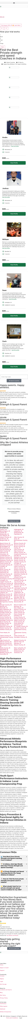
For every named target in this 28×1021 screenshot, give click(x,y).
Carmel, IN (3, 532)
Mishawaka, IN (4, 600)
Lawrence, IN (18, 591)
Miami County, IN (19, 598)
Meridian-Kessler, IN (6, 598)
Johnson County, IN (20, 585)
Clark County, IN (5, 551)
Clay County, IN (18, 551)
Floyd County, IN (5, 563)
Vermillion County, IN (20, 637)
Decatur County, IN (6, 558)
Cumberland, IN (5, 555)
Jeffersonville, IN (19, 583)
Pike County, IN (4, 615)
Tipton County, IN (5, 635)
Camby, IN (17, 548)
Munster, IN (17, 606)
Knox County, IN (5, 586)
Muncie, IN (3, 606)
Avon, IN (16, 538)
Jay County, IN (18, 582)
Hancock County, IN (20, 572)
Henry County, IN (5, 575)
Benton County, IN (19, 543)
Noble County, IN (5, 611)
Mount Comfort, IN (20, 605)
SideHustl (2, 1009)
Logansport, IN (18, 592)
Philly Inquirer (3, 1006)
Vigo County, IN (5, 640)
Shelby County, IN (5, 623)
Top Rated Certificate (12, 935)
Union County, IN (19, 635)
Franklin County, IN (20, 565)
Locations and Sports (6, 989)
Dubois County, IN (19, 560)
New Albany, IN (18, 608)
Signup (2, 978)
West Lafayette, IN (20, 648)
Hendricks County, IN (20, 574)
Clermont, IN (4, 552)
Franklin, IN (3, 566)
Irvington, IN (4, 580)
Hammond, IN (4, 572)
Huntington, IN (18, 578)
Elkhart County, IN (5, 562)
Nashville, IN (4, 608)
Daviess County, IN (6, 557)
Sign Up (2, 17)
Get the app (3, 984)
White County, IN (19, 649)
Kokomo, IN (17, 586)
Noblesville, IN (4, 534)
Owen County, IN (19, 612)
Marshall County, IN (6, 595)
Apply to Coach (4, 967)
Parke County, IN (5, 614)
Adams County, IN (5, 537)
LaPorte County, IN (20, 589)
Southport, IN (4, 625)
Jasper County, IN (5, 582)
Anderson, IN (4, 538)
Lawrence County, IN (6, 591)
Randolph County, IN (6, 620)
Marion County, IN (19, 594)
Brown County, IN (19, 546)
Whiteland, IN (4, 651)
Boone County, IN (19, 545)
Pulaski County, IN (5, 618)
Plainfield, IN (18, 534)
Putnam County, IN (20, 618)
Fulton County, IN (19, 566)
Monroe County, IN (20, 600)
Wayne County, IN (19, 645)
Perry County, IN (19, 614)
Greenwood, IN (18, 532)
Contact (2, 976)
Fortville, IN (17, 563)
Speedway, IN (18, 625)
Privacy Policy (4, 998)
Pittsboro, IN (18, 615)
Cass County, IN (19, 549)
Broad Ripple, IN (5, 546)
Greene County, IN (19, 569)
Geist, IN (2, 568)
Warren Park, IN (19, 641)
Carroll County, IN (5, 549)
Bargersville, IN (4, 540)
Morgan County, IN (6, 605)
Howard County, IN (20, 577)
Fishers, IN (3, 529)
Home (1, 965)
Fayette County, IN (20, 562)
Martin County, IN (19, 595)
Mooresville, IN (18, 602)
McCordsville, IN (5, 597)
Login (1, 981)
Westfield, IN (4, 649)
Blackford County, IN (6, 545)
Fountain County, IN (6, 565)
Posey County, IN (19, 617)
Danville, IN (17, 555)
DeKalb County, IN (19, 558)
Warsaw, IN (17, 643)
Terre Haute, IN (4, 632)
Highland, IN (17, 575)
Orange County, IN (5, 612)
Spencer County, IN (6, 626)
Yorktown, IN (18, 652)
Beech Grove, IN (5, 543)
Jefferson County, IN (6, 583)
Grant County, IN (5, 569)
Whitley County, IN (5, 652)
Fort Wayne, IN (4, 535)
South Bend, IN (18, 623)
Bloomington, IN (5, 531)
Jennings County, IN (6, 585)
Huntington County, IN (7, 578)
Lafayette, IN (18, 531)
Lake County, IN (5, 589)
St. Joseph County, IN (20, 626)
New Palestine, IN (5, 609)
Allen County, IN (19, 537)
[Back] (2, 28)
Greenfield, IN (4, 571)
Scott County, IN (19, 622)
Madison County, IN (6, 594)
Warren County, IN (5, 641)
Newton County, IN (20, 609)
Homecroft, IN (4, 577)
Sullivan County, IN (6, 629)
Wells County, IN (5, 648)
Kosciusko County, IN (6, 588)
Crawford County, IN (20, 554)
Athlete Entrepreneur (5, 1011)
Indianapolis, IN (18, 529)
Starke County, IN (5, 628)
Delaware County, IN (6, 560)
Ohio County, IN (19, 611)
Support (2, 970)
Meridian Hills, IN (19, 597)
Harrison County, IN (6, 574)
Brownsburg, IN (5, 548)
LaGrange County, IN (20, 588)
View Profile (14, 163)
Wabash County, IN (20, 640)
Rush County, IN (5, 622)
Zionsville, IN (4, 654)
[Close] (6, 28)
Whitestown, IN (19, 651)
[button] (14, 3)
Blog (1, 992)
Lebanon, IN (3, 592)
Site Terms (3, 995)
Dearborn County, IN (20, 557)
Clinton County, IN (19, 552)
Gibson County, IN (19, 568)
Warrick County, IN (5, 643)
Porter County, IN (5, 617)
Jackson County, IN (20, 580)
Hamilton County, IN (20, 571)
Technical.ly (3, 1003)
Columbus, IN (4, 554)
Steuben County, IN (20, 628)
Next (2, 47)
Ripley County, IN (19, 620)
